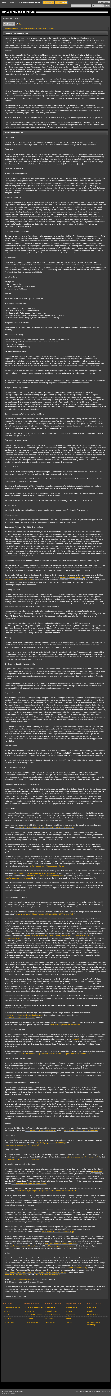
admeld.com (66, 936)
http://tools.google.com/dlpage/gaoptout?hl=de (46, 866)
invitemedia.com (54, 936)
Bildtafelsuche (71, 1307)
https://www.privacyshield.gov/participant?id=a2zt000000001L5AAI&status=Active (44, 827)
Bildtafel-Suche (51, 1311)
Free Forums (11, 1393)
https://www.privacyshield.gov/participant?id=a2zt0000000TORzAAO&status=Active (35, 1272)
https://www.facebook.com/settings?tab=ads (61, 1243)
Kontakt (69, 1318)
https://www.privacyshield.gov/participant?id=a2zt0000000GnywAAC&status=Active (45, 1190)
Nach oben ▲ (106, 1391)
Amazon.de (75, 1039)
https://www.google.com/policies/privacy (20, 1017)
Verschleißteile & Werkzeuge (93, 1323)
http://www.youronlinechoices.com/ (18, 580)
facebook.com (96, 1171)
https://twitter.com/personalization (47, 1275)
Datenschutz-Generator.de (23, 1279)
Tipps (89, 1318)
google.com (30, 936)
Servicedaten (50, 1322)
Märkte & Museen (93, 1315)
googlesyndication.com (80, 936)
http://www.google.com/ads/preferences (65, 1025)
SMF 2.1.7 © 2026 (6, 1391)
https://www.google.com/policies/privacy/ (40, 1130)
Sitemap (69, 1322)
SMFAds (3, 1393)
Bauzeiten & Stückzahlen (33, 1307)
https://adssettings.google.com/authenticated (81, 1130)
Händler (90, 1311)
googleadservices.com (13, 938)
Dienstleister (92, 1307)
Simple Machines (18, 1391)
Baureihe (7, 1311)
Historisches (29, 1311)
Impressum (70, 1315)
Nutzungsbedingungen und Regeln (90, 1391)
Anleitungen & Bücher (12, 1307)
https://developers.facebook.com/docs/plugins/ (29, 1183)
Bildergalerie (50, 1307)
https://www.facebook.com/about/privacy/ (58, 1231)
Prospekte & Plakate (31, 1322)
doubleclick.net (41, 936)
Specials (7, 1315)
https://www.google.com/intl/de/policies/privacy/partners (35, 873)
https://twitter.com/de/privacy (76, 1267)
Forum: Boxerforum (52, 1315)
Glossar (69, 1311)
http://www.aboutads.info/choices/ (72, 577)
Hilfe (76, 1391)
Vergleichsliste (9, 1322)
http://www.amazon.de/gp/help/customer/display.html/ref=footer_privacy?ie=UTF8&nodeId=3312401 (54, 1053)
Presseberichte (29, 1318)
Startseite (7, 1318)
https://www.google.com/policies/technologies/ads (24, 1015)
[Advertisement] (55, 1353)
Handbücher (50, 1318)
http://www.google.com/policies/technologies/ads (45, 875)
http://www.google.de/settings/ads (18, 878)
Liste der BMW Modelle (33, 1315)
